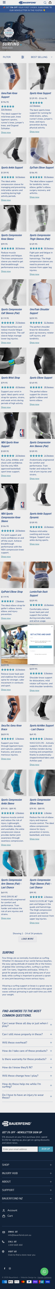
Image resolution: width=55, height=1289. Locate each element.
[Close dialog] (52, 626)
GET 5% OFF (41, 646)
